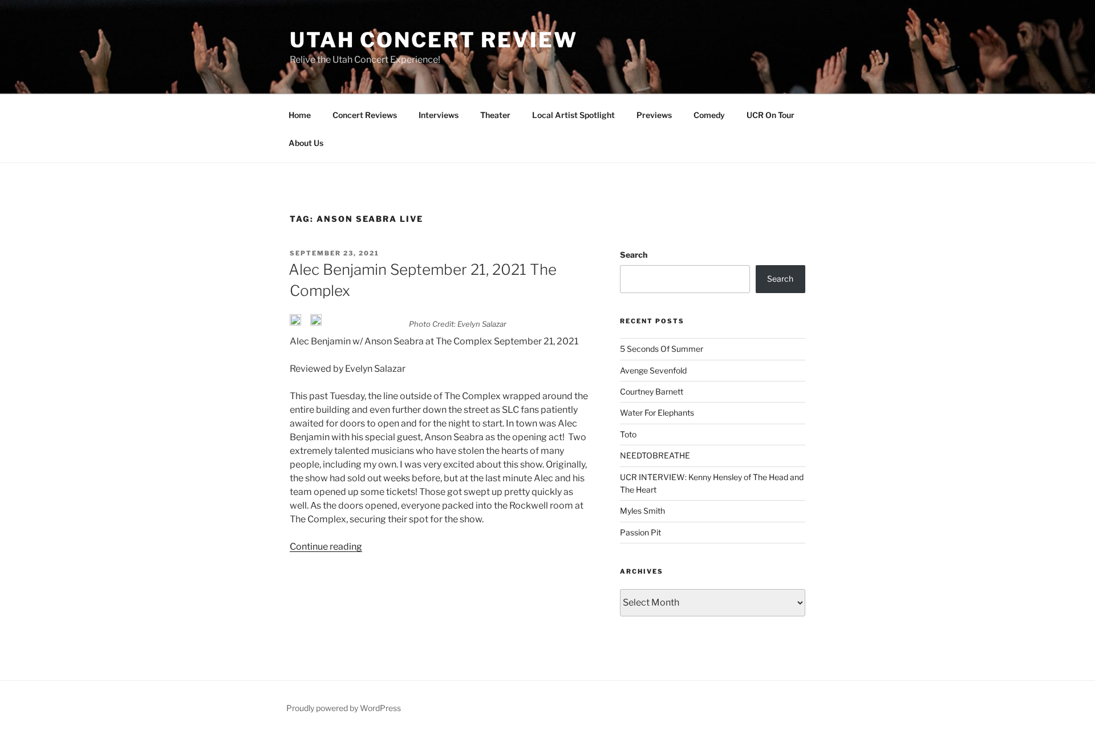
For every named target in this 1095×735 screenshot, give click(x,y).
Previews (654, 115)
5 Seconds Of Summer (661, 349)
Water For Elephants (657, 412)
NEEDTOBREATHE (655, 455)
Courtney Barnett (651, 391)
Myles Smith (642, 510)
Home (300, 115)
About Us (306, 143)
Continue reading (326, 546)
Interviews (439, 115)
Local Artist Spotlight (573, 115)
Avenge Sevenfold (653, 370)
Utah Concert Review (434, 39)
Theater (495, 115)
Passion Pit (640, 532)
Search (633, 254)
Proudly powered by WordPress (343, 708)
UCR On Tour (770, 115)
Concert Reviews (364, 115)
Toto (628, 434)
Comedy (709, 115)
